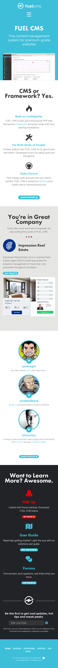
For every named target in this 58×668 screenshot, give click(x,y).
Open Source (29, 173)
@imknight (29, 366)
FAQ (49, 648)
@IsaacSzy (29, 435)
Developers (29, 648)
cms (33, 6)
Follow (28, 456)
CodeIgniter (21, 124)
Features (17, 648)
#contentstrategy (39, 442)
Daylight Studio (37, 658)
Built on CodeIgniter (29, 116)
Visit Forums (28, 583)
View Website (10, 273)
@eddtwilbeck (29, 400)
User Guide (29, 535)
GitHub (42, 181)
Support (41, 648)
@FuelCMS (18, 442)
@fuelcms (27, 370)
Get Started (28, 517)
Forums (29, 568)
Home (8, 648)
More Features (27, 197)
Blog (28, 651)
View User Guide (28, 550)
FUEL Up (29, 502)
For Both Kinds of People (28, 144)
